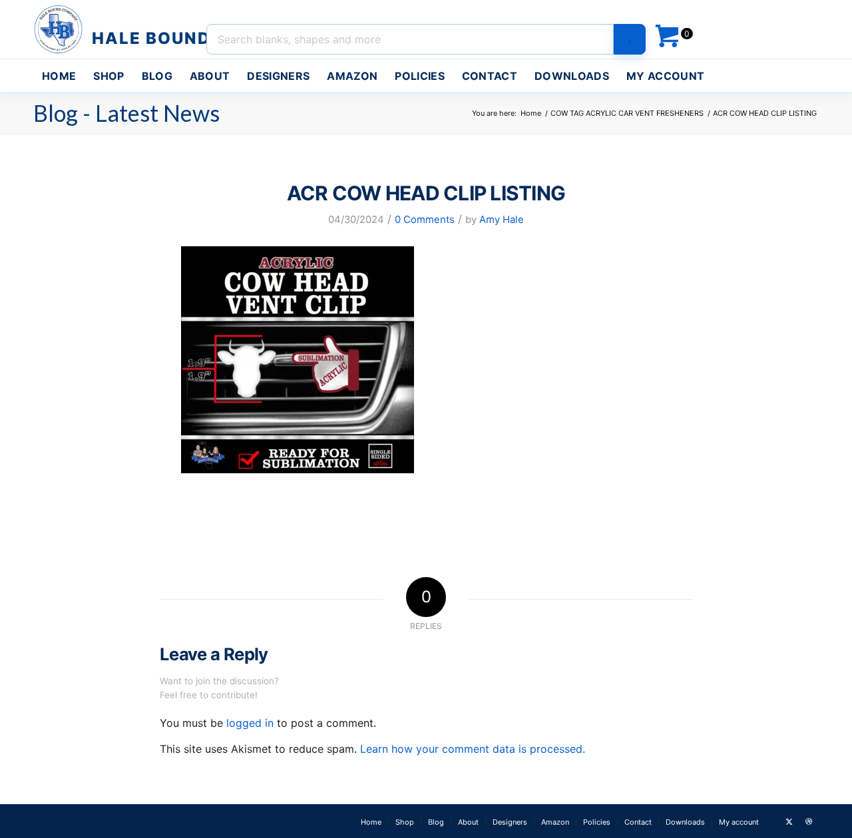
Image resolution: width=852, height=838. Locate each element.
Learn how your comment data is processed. (472, 748)
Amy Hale (501, 220)
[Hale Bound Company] (123, 29)
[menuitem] (59, 76)
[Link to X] (789, 821)
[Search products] (630, 39)
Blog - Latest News (126, 112)
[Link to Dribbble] (809, 821)
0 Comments (425, 220)
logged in (250, 723)
